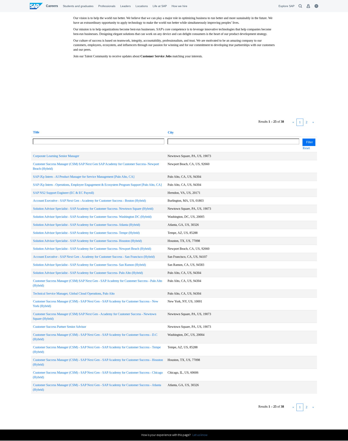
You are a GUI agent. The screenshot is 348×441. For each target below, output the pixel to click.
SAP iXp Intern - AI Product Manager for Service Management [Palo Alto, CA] (83, 176)
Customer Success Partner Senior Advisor (59, 326)
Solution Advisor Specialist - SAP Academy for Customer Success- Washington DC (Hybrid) (92, 216)
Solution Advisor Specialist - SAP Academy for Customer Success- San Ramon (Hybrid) (89, 264)
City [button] (171, 132)
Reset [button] (306, 148)
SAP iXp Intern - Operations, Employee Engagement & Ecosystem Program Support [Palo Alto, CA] (97, 184)
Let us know (200, 435)
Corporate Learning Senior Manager (56, 156)
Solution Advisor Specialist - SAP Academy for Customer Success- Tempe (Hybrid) (86, 232)
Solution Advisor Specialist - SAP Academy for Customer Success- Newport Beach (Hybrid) (92, 248)
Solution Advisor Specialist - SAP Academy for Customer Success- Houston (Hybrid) (87, 241)
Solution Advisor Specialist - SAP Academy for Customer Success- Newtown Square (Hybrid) (93, 208)
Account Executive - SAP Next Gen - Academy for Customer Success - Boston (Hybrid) (89, 200)
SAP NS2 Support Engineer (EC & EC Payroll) (63, 192)
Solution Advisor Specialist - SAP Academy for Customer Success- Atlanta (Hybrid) (86, 224)
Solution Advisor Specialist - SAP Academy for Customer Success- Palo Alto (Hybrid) (88, 272)
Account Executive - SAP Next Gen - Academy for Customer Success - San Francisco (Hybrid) (94, 256)
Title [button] (36, 132)
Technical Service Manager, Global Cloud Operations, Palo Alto (74, 293)
